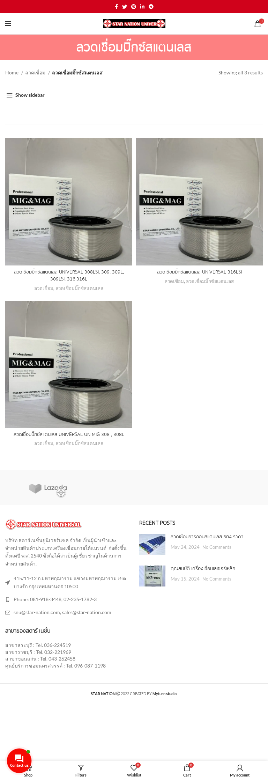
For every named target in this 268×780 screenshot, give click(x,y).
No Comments (216, 547)
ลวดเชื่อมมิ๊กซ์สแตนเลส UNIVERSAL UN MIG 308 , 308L (69, 434)
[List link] (67, 599)
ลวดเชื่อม (35, 72)
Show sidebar (30, 95)
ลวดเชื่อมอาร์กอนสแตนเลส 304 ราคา (207, 537)
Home (12, 72)
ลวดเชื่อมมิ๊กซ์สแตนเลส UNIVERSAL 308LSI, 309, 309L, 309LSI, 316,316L (69, 275)
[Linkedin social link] (142, 6)
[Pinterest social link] (133, 6)
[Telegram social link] (151, 6)
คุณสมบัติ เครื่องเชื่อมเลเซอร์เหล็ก (203, 569)
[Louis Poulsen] (219, 487)
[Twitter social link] (124, 6)
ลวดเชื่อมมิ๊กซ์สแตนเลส (79, 288)
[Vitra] (48, 487)
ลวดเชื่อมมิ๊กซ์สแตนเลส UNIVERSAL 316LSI (199, 272)
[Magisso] (134, 487)
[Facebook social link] (116, 6)
